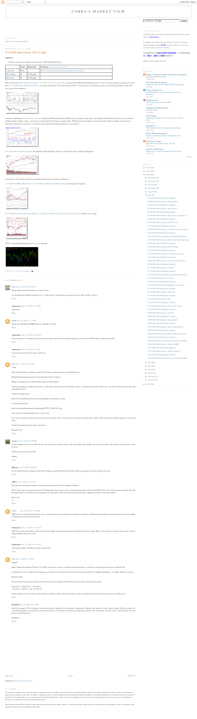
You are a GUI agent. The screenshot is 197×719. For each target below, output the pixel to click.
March (150, 373)
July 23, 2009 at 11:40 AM (31, 544)
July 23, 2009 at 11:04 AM (30, 510)
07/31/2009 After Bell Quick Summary (162, 198)
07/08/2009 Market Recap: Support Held (162, 320)
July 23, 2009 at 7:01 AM (24, 364)
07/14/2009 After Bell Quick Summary (162, 295)
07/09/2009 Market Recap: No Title (161, 313)
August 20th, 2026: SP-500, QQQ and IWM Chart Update (165, 84)
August (151, 191)
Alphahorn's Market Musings (157, 107)
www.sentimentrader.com (31, 118)
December (152, 177)
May (150, 366)
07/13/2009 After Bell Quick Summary (162, 302)
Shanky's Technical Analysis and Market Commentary (166, 74)
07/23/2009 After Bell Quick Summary (162, 243)
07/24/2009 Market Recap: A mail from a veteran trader (168, 229)
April (150, 369)
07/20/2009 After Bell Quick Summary (162, 264)
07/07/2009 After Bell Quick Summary (162, 330)
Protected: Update (151, 110)
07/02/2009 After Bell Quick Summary (162, 347)
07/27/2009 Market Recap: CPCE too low (163, 222)
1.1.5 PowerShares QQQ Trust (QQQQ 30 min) (48, 183)
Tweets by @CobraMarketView (16, 41)
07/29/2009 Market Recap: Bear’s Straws (162, 208)
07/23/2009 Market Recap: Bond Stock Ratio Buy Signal (168, 240)
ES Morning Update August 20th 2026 (158, 102)
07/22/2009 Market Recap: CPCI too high (25, 52)
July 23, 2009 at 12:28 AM (31, 335)
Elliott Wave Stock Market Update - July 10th (160, 143)
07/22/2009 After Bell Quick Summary (162, 250)
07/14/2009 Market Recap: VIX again (161, 292)
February (151, 376)
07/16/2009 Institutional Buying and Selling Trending (167, 274)
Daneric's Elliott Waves (155, 149)
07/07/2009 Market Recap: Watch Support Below (165, 327)
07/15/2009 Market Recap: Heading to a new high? (166, 285)
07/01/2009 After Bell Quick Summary (162, 354)
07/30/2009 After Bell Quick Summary (162, 205)
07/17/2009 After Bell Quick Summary (162, 271)
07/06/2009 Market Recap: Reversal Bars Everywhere (167, 333)
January (151, 380)
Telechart (34, 243)
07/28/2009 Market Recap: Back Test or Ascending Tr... (168, 215)
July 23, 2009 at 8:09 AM (27, 441)
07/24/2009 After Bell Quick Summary (162, 233)
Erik (13, 286)
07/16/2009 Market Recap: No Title (161, 278)
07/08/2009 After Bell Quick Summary (162, 323)
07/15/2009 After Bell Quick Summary (162, 288)
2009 (148, 174)
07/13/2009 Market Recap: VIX (159, 299)
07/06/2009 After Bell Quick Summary (162, 337)
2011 (148, 167)
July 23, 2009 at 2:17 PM (24, 559)
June (150, 362)
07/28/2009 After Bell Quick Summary (162, 219)
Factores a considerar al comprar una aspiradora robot (163, 135)
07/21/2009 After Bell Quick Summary (162, 257)
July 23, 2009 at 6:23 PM (29, 604)
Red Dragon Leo (152, 100)
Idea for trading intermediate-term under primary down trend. (62, 70)
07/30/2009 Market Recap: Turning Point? (163, 201)
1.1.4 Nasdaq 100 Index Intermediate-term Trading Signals (59, 213)
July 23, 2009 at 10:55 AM (26, 482)
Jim (13, 363)
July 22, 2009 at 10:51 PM (25, 287)
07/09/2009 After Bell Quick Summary (162, 316)
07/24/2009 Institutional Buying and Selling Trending (167, 236)
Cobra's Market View (98, 11)
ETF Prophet (151, 115)
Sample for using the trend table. (58, 67)
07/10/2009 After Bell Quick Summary (162, 309)
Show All (189, 157)
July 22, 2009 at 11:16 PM (31, 306)
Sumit (14, 320)
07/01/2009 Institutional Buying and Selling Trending (167, 358)
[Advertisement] (54, 25)
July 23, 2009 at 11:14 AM (31, 527)
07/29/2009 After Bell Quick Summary (162, 212)
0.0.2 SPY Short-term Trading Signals (18, 151)
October (151, 184)
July (150, 195)
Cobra (14, 510)
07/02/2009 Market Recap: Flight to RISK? (163, 344)
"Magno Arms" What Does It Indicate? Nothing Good (163, 151)
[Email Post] (32, 271)
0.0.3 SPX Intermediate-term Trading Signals (21, 213)
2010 (148, 171)
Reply (14, 298)
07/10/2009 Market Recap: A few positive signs (165, 306)
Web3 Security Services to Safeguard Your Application (163, 128)
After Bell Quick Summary (29, 82)
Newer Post (9, 675)
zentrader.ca (150, 125)
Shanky (14, 441)
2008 (148, 384)
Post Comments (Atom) (23, 681)
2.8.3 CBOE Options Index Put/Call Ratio (24, 85)
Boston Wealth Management (156, 133)
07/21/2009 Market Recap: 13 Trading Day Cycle (166, 253)
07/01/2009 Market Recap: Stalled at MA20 (164, 351)
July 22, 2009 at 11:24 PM (26, 320)
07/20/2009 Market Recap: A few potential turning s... (167, 260)
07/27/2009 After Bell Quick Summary (162, 226)
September (152, 188)
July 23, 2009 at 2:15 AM (30, 349)
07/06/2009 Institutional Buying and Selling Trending (167, 340)
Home (70, 675)
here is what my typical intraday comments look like (165, 46)
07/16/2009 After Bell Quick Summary (162, 281)
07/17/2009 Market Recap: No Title (161, 267)
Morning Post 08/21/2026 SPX (156, 77)
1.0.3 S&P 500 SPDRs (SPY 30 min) (18, 183)
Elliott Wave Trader (153, 141)
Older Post (131, 675)
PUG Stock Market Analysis (156, 82)
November (152, 181)
